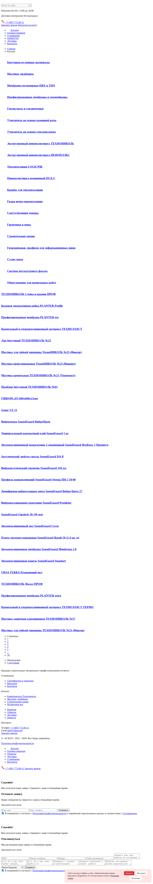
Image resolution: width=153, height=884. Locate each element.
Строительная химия (17, 701)
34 (8, 655)
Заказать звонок (9, 25)
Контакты (12, 43)
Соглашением (130, 813)
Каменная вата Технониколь (21, 696)
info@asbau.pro (14, 730)
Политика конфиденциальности (17, 743)
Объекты (11, 712)
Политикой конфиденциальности (49, 813)
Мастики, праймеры (17, 699)
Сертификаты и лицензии (20, 681)
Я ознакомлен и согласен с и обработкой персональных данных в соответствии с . (71, 813)
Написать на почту (27, 25)
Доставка (12, 41)
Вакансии (12, 683)
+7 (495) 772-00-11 (14, 22)
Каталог (14, 30)
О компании (13, 35)
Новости (11, 717)
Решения (11, 709)
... (8, 652)
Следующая (13, 663)
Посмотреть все (15, 704)
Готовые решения (16, 33)
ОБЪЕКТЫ (13, 38)
